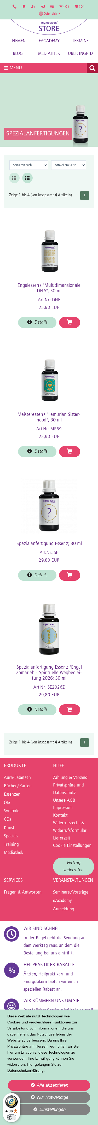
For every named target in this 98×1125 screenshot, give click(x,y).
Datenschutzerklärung (25, 1070)
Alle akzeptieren (38, 1085)
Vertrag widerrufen (74, 866)
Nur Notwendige (38, 1099)
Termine (80, 41)
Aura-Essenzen (17, 777)
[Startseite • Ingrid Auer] (49, 27)
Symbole (11, 811)
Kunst (9, 828)
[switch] (11, 1117)
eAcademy (49, 41)
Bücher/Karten (18, 786)
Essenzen (12, 794)
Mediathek (49, 53)
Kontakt (60, 815)
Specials (11, 836)
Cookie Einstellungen (72, 845)
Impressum (63, 808)
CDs (7, 819)
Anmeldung (63, 909)
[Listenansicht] (27, 178)
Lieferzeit (61, 838)
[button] (49, 13)
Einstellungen (37, 1111)
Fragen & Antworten (23, 892)
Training (11, 844)
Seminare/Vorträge (70, 892)
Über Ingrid (80, 53)
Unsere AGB (64, 800)
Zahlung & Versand (70, 777)
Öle (7, 803)
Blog (18, 53)
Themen (18, 41)
